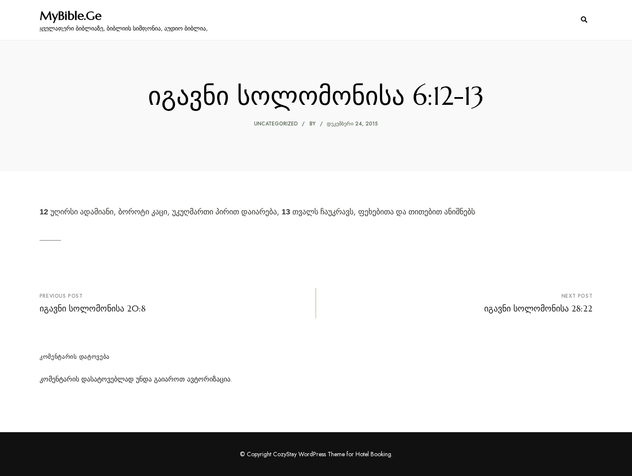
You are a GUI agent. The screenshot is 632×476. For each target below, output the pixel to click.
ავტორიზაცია (208, 379)
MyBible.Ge (70, 16)
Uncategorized (276, 124)
